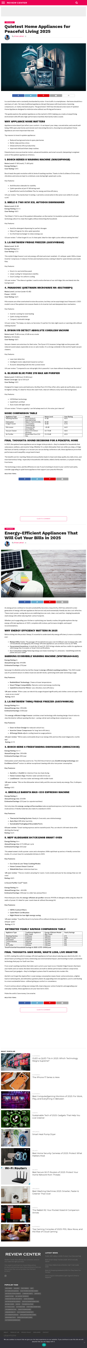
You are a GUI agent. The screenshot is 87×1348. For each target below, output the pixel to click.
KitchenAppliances (11, 1314)
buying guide (9, 1304)
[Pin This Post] (43, 95)
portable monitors (33, 1307)
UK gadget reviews (21, 1296)
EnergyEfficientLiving (24, 1317)
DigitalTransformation (30, 1301)
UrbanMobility (10, 1312)
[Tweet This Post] (31, 95)
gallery (16, 1288)
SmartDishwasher (24, 1309)
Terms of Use (14, 1332)
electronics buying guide (29, 1291)
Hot (32, 1288)
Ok (44, 1345)
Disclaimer (37, 1332)
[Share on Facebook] (18, 95)
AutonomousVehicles (12, 1320)
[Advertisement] (43, 11)
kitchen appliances (11, 1291)
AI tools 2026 (9, 1307)
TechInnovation (10, 1309)
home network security (13, 1299)
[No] (84, 1342)
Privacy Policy (26, 1332)
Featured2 (25, 1288)
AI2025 (18, 1304)
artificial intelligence (13, 1293)
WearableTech (10, 1317)
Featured (8, 1288)
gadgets (37, 1293)
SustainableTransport (25, 1312)
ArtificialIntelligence (12, 1301)
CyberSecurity (28, 1293)
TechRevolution (27, 1304)
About (6, 1332)
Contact (46, 1332)
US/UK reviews (28, 1299)
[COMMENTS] (68, 95)
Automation (20, 1307)
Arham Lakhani (19, 36)
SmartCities (9, 1296)
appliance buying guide (28, 1314)
